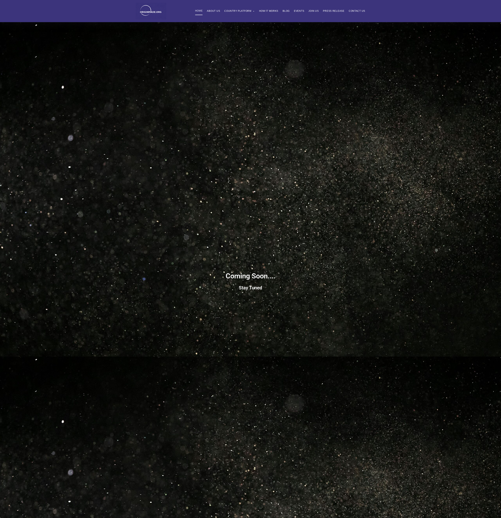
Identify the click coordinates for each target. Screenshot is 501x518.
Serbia (225, 49)
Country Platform (239, 10)
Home (199, 10)
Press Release (333, 11)
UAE (223, 34)
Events (299, 11)
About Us (213, 11)
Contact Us (357, 11)
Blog (286, 11)
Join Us (313, 11)
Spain (224, 57)
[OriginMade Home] (151, 11)
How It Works (268, 11)
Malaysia (227, 42)
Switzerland (230, 27)
